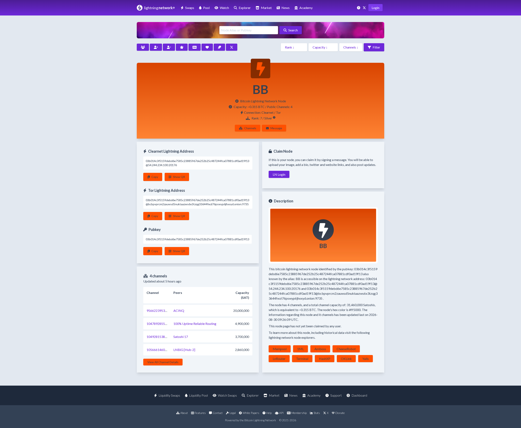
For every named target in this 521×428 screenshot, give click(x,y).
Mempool (280, 349)
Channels (250, 128)
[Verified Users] (169, 47)
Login (375, 8)
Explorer (245, 8)
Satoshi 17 (180, 337)
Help (269, 413)
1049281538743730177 (164, 337)
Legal (233, 413)
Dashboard (359, 395)
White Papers (251, 413)
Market (266, 8)
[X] (365, 8)
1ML (300, 349)
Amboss (320, 349)
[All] (143, 47)
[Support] (359, 8)
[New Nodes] (156, 47)
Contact (218, 413)
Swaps (189, 8)
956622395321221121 (163, 310)
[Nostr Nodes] (219, 47)
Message (276, 128)
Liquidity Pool (198, 395)
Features (200, 413)
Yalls (365, 359)
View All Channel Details (162, 362)
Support (336, 395)
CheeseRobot (346, 349)
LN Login (279, 174)
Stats (317, 413)
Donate (340, 413)
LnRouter (279, 359)
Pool (206, 8)
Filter (376, 47)
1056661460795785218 (164, 350)
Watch (224, 8)
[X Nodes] (231, 47)
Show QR (179, 177)
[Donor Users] (207, 47)
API (281, 413)
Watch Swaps (227, 395)
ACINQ (178, 310)
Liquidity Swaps (169, 395)
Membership (299, 413)
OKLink (346, 359)
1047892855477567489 (164, 323)
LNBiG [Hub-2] (184, 350)
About (184, 413)
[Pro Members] (194, 47)
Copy (154, 177)
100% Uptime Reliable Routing (194, 323)
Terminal (302, 359)
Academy (306, 8)
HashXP (324, 359)
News (285, 8)
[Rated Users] (182, 47)
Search (293, 30)
